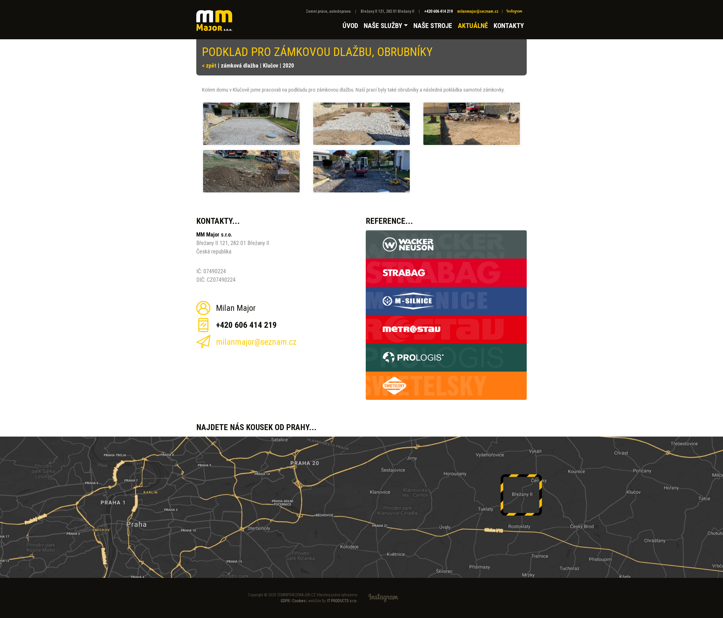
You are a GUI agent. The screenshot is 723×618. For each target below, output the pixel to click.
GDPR (285, 601)
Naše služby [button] (383, 26)
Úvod (350, 26)
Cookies (299, 601)
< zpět (209, 65)
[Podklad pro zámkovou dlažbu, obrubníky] (251, 123)
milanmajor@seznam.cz (477, 11)
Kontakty (509, 26)
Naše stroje (432, 26)
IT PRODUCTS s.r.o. (342, 601)
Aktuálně (473, 26)
